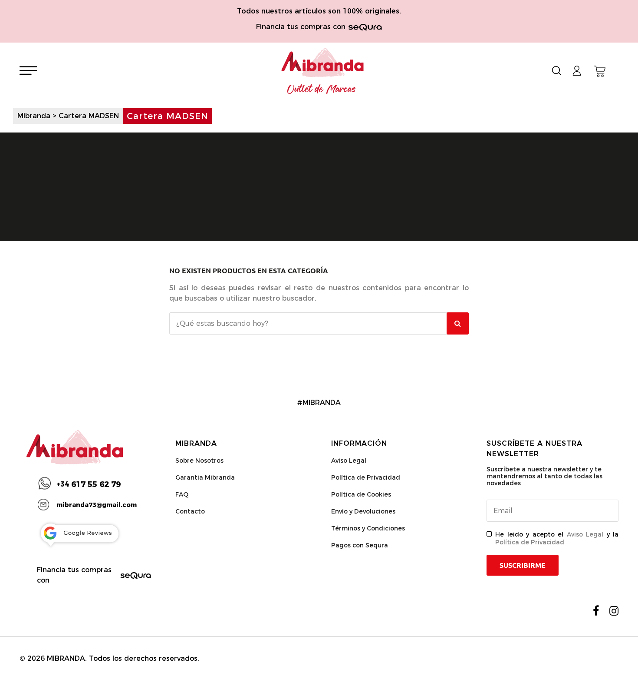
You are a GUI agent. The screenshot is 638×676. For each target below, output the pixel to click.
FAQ (181, 494)
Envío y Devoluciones (363, 511)
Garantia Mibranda (205, 477)
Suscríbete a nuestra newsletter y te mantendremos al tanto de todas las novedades (544, 476)
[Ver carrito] (599, 71)
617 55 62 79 (88, 484)
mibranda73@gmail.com (96, 505)
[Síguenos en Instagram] (613, 610)
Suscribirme (523, 565)
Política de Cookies (361, 494)
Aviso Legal (348, 460)
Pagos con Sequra (359, 545)
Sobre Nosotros (199, 460)
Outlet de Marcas (321, 89)
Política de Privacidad (365, 477)
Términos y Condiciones (368, 528)
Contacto (190, 511)
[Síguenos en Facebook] (596, 610)
